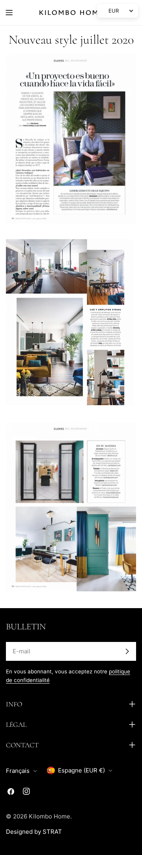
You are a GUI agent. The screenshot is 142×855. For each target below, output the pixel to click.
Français (18, 770)
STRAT (52, 831)
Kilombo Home (49, 816)
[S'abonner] (127, 651)
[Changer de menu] (9, 12)
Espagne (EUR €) (81, 770)
